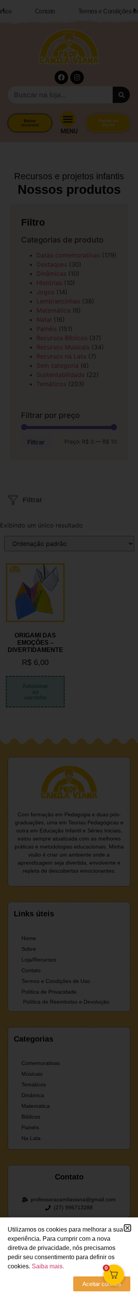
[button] (127, 1228)
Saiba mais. (48, 1266)
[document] (69, 649)
